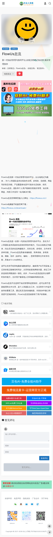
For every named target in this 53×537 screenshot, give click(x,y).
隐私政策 (26, 498)
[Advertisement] (26, 145)
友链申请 (8, 498)
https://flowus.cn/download (13, 208)
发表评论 (44, 458)
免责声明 (17, 498)
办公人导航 (26, 531)
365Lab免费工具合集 (14, 403)
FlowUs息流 (20, 68)
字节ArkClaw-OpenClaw (39, 408)
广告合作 (35, 498)
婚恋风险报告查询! (39, 413)
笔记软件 (40, 68)
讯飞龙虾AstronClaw (14, 408)
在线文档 (31, 68)
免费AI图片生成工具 (14, 398)
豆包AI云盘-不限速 (39, 398)
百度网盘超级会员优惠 (39, 403)
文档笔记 (14, 49)
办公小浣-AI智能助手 (14, 413)
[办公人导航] (27, 3)
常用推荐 (6, 49)
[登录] (45, 4)
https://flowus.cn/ (37, 198)
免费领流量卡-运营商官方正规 (26, 390)
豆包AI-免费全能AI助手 (26, 381)
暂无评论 (10, 420)
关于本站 (44, 498)
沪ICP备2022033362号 (38, 531)
